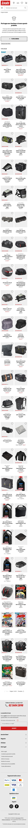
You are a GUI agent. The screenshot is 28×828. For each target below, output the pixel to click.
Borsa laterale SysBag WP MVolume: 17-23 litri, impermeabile (7, 658)
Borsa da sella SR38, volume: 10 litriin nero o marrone (21, 125)
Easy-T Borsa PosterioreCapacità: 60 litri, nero (7, 257)
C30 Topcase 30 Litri (7, 282)
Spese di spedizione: (6, 819)
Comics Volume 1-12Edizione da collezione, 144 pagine (7, 632)
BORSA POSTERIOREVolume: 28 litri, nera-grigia (20, 152)
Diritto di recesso (5, 759)
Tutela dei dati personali (7, 756)
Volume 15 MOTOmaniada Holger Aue (21, 605)
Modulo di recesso (5, 761)
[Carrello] (26, 3)
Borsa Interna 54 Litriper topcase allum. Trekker (20, 362)
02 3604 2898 (16, 705)
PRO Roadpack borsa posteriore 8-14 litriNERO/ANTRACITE (20, 257)
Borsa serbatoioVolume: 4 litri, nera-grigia (20, 310)
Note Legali (4, 751)
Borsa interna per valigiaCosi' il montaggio (7, 416)
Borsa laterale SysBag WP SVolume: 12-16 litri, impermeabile (21, 658)
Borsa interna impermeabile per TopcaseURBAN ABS (7, 125)
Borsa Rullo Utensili (7, 440)
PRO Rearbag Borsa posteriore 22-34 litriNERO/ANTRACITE (20, 284)
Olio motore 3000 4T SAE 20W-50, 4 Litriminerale (7, 549)
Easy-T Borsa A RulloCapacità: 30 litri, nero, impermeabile (7, 152)
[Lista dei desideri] (22, 3)
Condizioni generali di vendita (8, 754)
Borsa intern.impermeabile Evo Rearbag (20, 549)
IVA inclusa (18, 818)
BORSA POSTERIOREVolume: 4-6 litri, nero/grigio (7, 180)
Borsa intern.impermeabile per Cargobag (7, 468)
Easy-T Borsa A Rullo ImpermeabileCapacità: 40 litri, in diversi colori (21, 71)
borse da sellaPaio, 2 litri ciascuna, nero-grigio (20, 577)
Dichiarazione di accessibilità (8, 763)
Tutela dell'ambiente (6, 766)
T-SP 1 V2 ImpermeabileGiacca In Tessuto (21, 468)
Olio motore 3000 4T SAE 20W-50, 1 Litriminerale (7, 577)
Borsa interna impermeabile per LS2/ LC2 (21, 523)
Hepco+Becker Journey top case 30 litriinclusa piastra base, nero (7, 605)
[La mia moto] (18, 3)
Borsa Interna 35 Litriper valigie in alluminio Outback (7, 496)
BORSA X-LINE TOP (7, 308)
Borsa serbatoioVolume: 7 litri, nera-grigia (7, 206)
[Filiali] (14, 3)
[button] (25, 8)
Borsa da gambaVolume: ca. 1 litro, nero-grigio (21, 206)
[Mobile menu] (2, 8)
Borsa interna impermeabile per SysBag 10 (21, 442)
